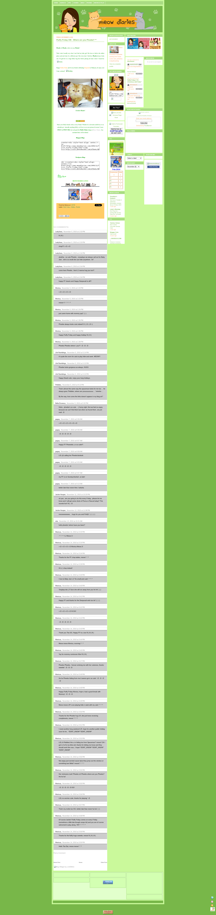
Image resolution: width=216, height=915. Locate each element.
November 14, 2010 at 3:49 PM (73, 674)
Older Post (104, 862)
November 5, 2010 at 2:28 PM (72, 342)
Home (56, 2)
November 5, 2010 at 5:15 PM (78, 363)
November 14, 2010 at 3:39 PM (73, 564)
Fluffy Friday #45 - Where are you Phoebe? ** (76, 40)
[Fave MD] (212, 905)
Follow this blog (153, 166)
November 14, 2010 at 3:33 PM (73, 532)
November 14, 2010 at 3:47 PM (73, 661)
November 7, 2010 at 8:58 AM (71, 451)
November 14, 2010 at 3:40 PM (73, 575)
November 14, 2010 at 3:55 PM (73, 757)
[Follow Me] (212, 897)
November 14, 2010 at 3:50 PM (73, 712)
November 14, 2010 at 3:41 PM (73, 596)
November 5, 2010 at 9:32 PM (77, 403)
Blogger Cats (114, 232)
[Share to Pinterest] (68, 216)
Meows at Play (99, 2)
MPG (69, 2)
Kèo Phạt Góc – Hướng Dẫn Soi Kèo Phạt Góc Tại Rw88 (115, 212)
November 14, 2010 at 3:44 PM (73, 639)
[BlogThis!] (62, 216)
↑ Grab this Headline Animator (144, 115)
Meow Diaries (96, 130)
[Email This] (60, 216)
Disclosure (130, 61)
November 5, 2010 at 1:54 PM (74, 253)
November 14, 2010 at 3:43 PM (73, 629)
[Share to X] (64, 216)
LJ (110, 178)
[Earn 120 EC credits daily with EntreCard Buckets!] (116, 110)
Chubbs (76, 2)
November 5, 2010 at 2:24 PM (72, 309)
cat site (150, 61)
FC (111, 181)
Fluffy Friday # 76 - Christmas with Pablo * (134, 81)
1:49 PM (73, 205)
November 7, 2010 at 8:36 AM (71, 419)
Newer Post (57, 862)
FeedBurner (148, 125)
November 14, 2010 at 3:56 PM (73, 794)
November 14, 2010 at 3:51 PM (73, 725)
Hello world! (113, 234)
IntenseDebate (131, 103)
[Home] (212, 909)
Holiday (73, 207)
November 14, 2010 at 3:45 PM (73, 650)
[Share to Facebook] (66, 216)
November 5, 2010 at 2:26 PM (72, 320)
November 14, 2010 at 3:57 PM (73, 805)
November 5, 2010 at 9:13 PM (73, 385)
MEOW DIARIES (78, 181)
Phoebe (89, 2)
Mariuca (63, 2)
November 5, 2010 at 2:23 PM (72, 288)
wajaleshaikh (134, 64)
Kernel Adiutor (131, 72)
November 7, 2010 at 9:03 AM (71, 462)
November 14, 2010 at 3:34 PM (73, 553)
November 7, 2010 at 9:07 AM (71, 473)
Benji (83, 2)
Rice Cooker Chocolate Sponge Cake (115, 226)
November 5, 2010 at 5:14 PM (78, 352)
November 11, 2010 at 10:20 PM (78, 494)
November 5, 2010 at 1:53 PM (74, 231)
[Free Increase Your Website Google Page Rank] (116, 117)
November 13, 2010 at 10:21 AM (70, 521)
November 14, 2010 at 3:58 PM (73, 816)
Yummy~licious (115, 223)
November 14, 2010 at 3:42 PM (73, 607)
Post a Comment (59, 853)
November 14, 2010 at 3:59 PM (73, 831)
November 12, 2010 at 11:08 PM (78, 510)
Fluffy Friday (64, 68)
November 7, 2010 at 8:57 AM (71, 441)
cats (155, 61)
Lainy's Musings (115, 209)
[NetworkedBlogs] (153, 163)
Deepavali (87, 68)
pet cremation (113, 39)
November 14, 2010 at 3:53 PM (73, 738)
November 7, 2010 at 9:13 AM (71, 484)
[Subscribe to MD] (212, 901)
